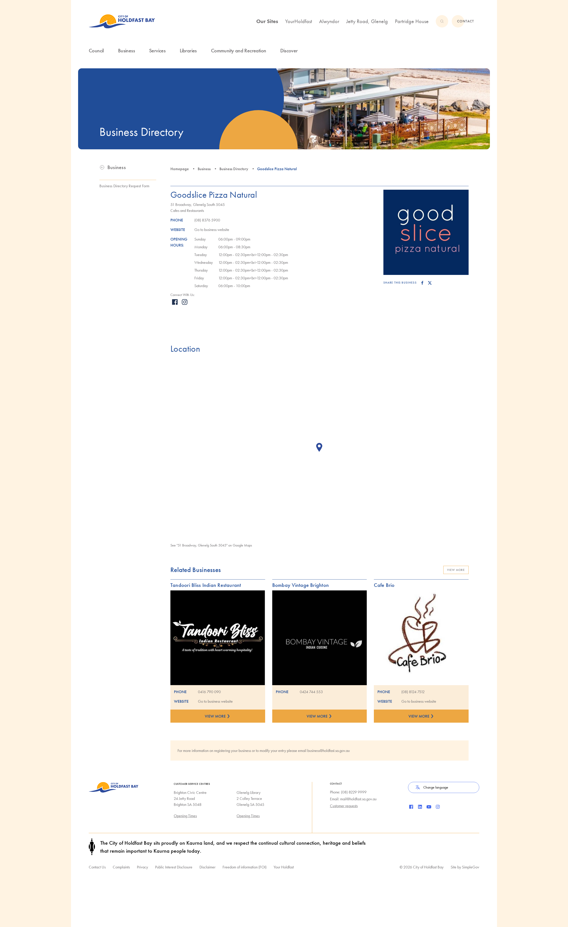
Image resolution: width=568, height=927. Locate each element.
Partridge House (412, 21)
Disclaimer (207, 867)
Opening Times (185, 815)
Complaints (121, 867)
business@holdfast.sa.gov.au (328, 750)
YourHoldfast (298, 21)
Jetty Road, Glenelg (367, 21)
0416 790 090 (209, 691)
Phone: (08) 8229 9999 (348, 792)
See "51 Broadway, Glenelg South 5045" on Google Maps (211, 545)
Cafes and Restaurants (187, 210)
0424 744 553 (311, 691)
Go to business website (211, 229)
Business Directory (233, 168)
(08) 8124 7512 (413, 691)
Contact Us (97, 867)
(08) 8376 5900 (207, 220)
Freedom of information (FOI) (244, 867)
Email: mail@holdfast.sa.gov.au (353, 798)
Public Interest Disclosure (173, 867)
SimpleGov (470, 867)
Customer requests (344, 805)
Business (204, 168)
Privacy (142, 867)
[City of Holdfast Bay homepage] (121, 21)
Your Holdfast (284, 867)
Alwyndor (329, 21)
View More (456, 570)
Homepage (179, 168)
